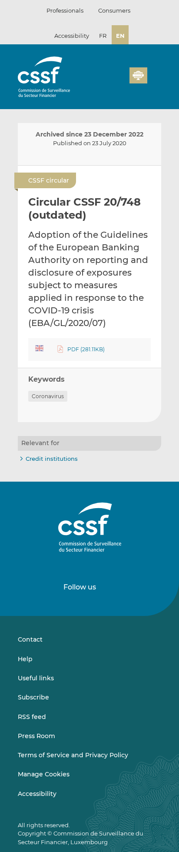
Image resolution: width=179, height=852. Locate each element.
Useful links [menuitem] (36, 678)
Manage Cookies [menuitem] (44, 774)
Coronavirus (48, 396)
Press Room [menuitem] (36, 736)
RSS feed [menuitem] (32, 717)
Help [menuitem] (25, 659)
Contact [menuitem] (30, 639)
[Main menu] (154, 73)
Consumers (114, 10)
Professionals (64, 10)
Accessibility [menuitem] (37, 794)
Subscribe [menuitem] (33, 697)
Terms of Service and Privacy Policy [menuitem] (73, 755)
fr (102, 35)
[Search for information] (109, 80)
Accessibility (71, 35)
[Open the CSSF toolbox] (119, 80)
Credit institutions (52, 458)
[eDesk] (138, 75)
